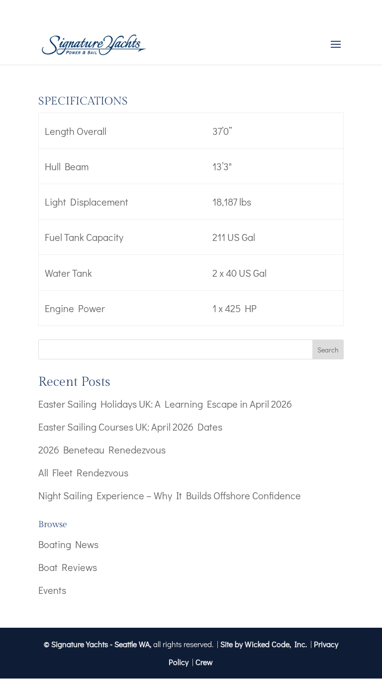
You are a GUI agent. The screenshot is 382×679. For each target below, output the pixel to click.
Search (327, 349)
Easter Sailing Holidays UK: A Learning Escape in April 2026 (165, 403)
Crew (204, 662)
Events (52, 589)
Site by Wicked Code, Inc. (263, 644)
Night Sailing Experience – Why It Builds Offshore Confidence (169, 495)
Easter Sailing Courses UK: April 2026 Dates (130, 426)
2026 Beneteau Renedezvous (102, 449)
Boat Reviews (67, 567)
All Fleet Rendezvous (83, 472)
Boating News (68, 544)
